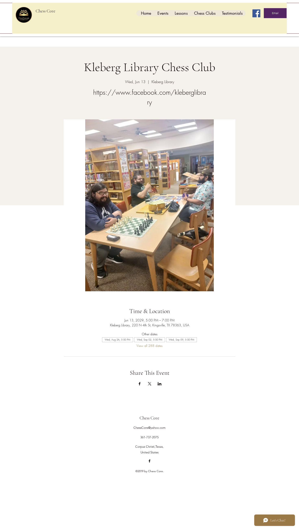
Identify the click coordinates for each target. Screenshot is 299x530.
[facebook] (149, 461)
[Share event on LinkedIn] (160, 383)
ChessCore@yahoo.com (149, 428)
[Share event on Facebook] (140, 383)
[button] (162, 13)
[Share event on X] (150, 383)
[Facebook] (256, 13)
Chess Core (45, 11)
